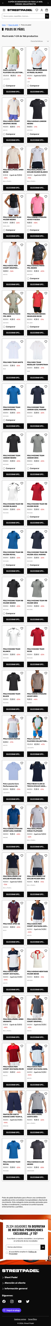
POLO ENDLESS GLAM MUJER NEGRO (12, 218)
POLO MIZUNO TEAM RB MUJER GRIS (37, 602)
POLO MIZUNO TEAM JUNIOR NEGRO (11, 457)
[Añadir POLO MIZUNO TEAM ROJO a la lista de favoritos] (46, 628)
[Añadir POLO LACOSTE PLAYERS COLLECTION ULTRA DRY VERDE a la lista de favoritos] (22, 49)
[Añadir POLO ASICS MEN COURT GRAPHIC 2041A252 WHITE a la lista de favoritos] (22, 245)
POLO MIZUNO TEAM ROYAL (11, 1163)
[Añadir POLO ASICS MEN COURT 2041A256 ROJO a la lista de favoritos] (22, 1046)
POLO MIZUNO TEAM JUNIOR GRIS (35, 457)
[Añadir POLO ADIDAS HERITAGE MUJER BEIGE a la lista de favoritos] (46, 951)
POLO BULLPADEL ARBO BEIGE (13, 171)
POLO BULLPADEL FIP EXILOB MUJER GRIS (36, 877)
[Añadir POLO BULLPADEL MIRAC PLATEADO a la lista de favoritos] (46, 808)
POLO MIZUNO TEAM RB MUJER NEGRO (13, 602)
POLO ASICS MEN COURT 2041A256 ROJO (13, 1068)
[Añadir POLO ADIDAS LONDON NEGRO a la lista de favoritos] (46, 100)
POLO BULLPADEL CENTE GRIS (34, 1115)
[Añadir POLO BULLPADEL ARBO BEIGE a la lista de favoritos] (22, 149)
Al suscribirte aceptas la (23, 1253)
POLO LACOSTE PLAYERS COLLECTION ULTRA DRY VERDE (12, 71)
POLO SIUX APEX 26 (11, 924)
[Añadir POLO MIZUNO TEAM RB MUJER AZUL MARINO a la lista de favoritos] (46, 531)
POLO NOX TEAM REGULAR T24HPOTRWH (37, 363)
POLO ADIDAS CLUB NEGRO (35, 1163)
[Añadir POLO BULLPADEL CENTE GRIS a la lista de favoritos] (46, 1093)
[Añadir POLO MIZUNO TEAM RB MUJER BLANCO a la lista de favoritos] (22, 483)
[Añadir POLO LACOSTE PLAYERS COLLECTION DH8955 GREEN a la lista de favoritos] (46, 718)
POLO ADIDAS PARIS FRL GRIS (11, 315)
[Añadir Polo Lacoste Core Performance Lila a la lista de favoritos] (22, 763)
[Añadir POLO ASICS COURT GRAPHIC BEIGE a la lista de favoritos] (22, 100)
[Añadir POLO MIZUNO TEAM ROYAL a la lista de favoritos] (22, 1141)
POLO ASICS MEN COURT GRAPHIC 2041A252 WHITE (10, 267)
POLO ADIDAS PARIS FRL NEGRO (35, 267)
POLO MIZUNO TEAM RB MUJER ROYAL (13, 553)
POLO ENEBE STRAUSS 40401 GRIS (36, 695)
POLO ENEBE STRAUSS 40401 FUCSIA (36, 218)
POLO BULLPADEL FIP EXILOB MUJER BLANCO (37, 171)
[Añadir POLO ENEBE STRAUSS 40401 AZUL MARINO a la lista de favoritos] (22, 808)
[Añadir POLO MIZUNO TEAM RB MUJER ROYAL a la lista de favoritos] (22, 531)
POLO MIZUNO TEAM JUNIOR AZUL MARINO (36, 408)
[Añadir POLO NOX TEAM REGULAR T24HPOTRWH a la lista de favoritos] (46, 341)
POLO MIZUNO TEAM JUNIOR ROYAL (11, 408)
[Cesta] (47, 10)
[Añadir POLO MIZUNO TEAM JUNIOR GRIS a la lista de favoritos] (46, 435)
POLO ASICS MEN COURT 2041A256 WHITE (11, 972)
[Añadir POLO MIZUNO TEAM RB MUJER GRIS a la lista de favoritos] (46, 580)
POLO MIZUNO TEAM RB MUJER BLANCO (13, 505)
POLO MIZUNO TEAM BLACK (11, 695)
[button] (13, 91)
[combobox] (25, 16)
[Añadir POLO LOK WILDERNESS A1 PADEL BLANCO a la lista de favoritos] (46, 49)
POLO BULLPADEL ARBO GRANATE (13, 1020)
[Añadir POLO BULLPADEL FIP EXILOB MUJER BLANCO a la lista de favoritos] (46, 149)
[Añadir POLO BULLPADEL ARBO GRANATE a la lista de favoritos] (22, 998)
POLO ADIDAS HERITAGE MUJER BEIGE (37, 972)
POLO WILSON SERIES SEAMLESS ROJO (36, 315)
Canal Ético (32, 1319)
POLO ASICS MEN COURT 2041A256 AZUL (37, 1068)
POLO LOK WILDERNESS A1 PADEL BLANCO (37, 71)
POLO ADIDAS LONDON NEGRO (36, 122)
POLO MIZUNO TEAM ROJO (35, 650)
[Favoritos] (37, 10)
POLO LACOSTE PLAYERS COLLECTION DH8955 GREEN (36, 740)
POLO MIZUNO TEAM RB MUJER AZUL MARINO (37, 553)
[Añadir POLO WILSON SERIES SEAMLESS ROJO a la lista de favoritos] (46, 293)
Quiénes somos (20, 1319)
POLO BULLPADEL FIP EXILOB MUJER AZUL (12, 877)
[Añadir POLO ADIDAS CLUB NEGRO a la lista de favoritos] (46, 1141)
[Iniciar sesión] (42, 10)
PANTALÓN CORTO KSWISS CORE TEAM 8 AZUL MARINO (12, 1115)
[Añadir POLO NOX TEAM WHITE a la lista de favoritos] (22, 341)
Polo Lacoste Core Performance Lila (11, 785)
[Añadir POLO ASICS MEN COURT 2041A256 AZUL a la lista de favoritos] (46, 1046)
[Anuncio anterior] (3, 3)
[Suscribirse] (42, 1247)
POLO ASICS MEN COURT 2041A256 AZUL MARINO (37, 925)
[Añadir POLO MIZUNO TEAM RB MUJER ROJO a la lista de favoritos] (46, 483)
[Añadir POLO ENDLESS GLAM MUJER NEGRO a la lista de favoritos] (22, 196)
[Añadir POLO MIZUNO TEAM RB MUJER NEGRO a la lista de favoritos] (22, 580)
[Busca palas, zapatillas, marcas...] (47, 16)
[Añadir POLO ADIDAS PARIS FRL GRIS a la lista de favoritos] (22, 293)
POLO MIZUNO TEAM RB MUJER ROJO (37, 505)
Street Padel (29, 1323)
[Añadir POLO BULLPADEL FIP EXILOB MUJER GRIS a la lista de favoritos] (46, 855)
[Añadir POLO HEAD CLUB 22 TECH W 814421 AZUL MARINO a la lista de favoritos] (46, 763)
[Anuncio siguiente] (48, 3)
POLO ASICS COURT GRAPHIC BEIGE (11, 122)
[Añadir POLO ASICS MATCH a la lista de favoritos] (22, 718)
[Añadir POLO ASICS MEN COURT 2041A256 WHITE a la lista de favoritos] (22, 951)
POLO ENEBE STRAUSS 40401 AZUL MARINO (12, 830)
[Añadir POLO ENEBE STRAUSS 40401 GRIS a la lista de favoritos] (46, 673)
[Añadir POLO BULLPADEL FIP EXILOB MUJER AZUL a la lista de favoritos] (22, 855)
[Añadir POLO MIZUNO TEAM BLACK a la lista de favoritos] (22, 673)
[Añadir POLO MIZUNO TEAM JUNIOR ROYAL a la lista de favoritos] (22, 386)
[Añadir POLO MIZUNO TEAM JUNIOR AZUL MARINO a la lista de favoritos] (46, 386)
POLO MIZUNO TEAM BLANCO (11, 650)
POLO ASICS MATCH (11, 739)
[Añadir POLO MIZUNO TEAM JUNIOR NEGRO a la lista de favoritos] (22, 435)
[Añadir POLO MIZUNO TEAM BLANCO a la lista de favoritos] (22, 628)
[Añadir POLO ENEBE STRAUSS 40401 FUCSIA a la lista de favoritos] (46, 196)
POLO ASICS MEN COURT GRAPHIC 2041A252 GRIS (34, 1020)
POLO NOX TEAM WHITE (13, 362)
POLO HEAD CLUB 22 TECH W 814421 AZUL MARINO (36, 785)
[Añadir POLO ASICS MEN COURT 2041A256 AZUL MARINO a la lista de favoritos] (46, 903)
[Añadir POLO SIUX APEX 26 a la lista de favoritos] (22, 903)
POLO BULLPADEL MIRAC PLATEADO (34, 830)
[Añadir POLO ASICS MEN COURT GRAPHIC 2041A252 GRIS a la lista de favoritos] (46, 998)
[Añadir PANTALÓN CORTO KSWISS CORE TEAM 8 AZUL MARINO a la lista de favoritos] (22, 1093)
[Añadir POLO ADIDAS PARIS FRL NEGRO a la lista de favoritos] (46, 245)
